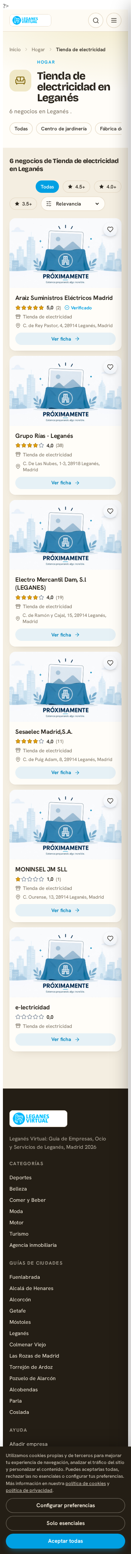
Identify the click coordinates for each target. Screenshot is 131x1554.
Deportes (20, 1177)
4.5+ (80, 186)
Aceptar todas (65, 1541)
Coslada (19, 1411)
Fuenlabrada (24, 1276)
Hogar (38, 49)
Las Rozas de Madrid (34, 1355)
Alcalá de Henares (31, 1288)
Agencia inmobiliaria (33, 1244)
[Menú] (114, 20)
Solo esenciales (66, 1523)
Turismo (18, 1233)
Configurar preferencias (65, 1505)
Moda (16, 1211)
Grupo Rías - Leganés (44, 436)
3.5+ (27, 203)
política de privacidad (29, 1490)
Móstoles (20, 1321)
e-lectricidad (32, 1007)
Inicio (15, 49)
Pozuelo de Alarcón (32, 1378)
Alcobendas (23, 1389)
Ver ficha (61, 338)
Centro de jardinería (64, 128)
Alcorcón (20, 1299)
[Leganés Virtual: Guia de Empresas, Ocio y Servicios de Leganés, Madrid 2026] (30, 20)
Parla (15, 1400)
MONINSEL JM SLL (41, 869)
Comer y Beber (27, 1199)
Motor (16, 1222)
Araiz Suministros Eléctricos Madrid (64, 298)
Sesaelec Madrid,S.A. (43, 732)
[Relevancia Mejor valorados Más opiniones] (73, 203)
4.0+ (111, 186)
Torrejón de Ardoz (31, 1366)
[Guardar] (110, 229)
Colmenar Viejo (27, 1344)
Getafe (17, 1310)
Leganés (19, 1333)
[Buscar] (95, 20)
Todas (21, 128)
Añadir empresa (28, 1443)
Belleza (18, 1188)
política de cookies (86, 1483)
